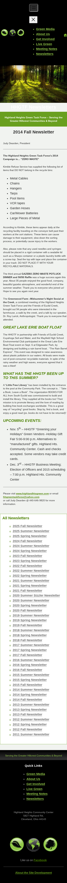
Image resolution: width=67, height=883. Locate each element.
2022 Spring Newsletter (30, 575)
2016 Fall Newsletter (27, 670)
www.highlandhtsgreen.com (32, 493)
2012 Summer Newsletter (31, 719)
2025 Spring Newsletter (30, 536)
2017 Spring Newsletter (30, 650)
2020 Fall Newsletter (27, 610)
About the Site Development (33, 872)
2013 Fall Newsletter (27, 714)
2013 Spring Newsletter (30, 709)
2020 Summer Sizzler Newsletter (36, 595)
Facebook (40, 860)
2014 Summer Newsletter (31, 689)
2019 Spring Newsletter (30, 620)
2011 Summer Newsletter (31, 734)
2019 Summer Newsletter (31, 615)
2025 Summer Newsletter (31, 531)
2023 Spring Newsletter (30, 561)
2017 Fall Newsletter (27, 655)
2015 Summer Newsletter (31, 675)
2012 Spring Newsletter (30, 724)
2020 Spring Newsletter (30, 605)
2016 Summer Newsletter (31, 660)
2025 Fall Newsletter (27, 526)
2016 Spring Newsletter (30, 665)
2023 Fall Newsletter (27, 556)
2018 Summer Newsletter (31, 630)
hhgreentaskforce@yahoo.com (21, 497)
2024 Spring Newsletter (30, 551)
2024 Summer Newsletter (31, 546)
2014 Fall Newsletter (27, 699)
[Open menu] (33, 8)
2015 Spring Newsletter (30, 680)
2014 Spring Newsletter (30, 694)
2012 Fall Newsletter (27, 729)
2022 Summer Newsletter (31, 570)
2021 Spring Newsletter (30, 585)
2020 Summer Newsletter (31, 600)
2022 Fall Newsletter (27, 566)
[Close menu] (33, 19)
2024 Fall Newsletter (27, 541)
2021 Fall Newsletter (27, 590)
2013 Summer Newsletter (31, 704)
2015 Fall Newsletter (27, 685)
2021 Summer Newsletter (31, 580)
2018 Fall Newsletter (27, 640)
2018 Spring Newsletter (30, 635)
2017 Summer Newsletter (31, 645)
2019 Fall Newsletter (27, 625)
